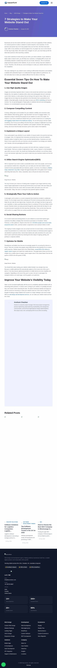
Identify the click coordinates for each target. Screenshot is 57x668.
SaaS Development (9, 648)
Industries (23, 648)
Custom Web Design (10, 625)
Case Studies (24, 646)
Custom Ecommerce (43, 633)
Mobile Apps (8, 643)
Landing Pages (8, 630)
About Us (23, 643)
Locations (23, 654)
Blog (11, 13)
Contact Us (44, 2)
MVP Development (26, 636)
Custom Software (25, 633)
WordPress (24, 630)
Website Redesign (9, 628)
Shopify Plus (41, 628)
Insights (23, 651)
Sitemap (28, 665)
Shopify (40, 625)
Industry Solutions (12, 522)
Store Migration (42, 636)
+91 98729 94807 (9, 584)
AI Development (9, 646)
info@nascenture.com (10, 579)
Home (6, 13)
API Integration (8, 651)
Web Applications (25, 628)
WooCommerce (42, 630)
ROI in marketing (40, 100)
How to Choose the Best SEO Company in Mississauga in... (45, 527)
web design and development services (19, 294)
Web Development (26, 625)
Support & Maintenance (11, 654)
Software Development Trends (29, 522)
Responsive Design (10, 636)
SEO (41, 522)
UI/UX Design (17, 13)
